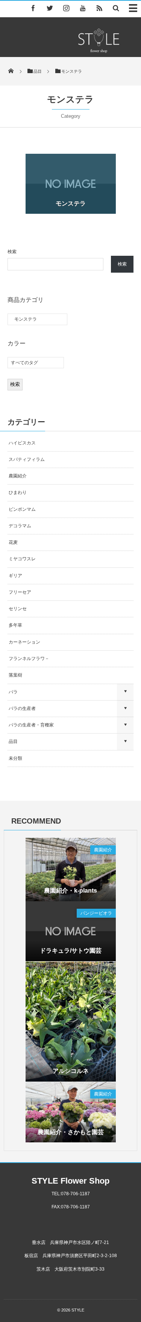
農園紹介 (18, 476)
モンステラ (71, 203)
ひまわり (18, 492)
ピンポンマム (22, 509)
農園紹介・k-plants (70, 890)
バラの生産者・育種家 (31, 725)
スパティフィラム (27, 459)
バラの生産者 (22, 708)
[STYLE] (98, 51)
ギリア (15, 575)
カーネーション (24, 642)
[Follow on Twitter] (49, 8)
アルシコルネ (71, 1071)
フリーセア (20, 592)
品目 (13, 741)
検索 (12, 251)
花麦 (13, 542)
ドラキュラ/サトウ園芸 (71, 950)
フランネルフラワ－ (29, 658)
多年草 (15, 625)
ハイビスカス (22, 443)
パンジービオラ (96, 913)
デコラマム (20, 525)
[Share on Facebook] (33, 8)
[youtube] (82, 8)
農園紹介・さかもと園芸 (71, 1132)
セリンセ (18, 608)
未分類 (15, 758)
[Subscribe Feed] (99, 8)
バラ (13, 692)
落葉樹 (15, 675)
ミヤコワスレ (22, 558)
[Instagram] (66, 8)
